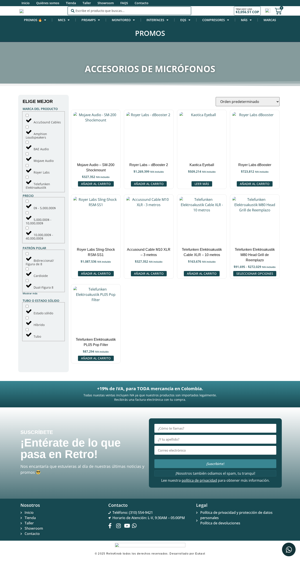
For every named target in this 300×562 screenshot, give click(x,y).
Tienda (71, 3)
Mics (61, 20)
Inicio (26, 3)
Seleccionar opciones (254, 273)
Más (244, 20)
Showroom (106, 3)
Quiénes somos (47, 3)
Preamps (88, 20)
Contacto (141, 3)
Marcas (270, 20)
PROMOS (150, 33)
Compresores (213, 20)
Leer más (202, 184)
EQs (183, 20)
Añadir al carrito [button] (96, 184)
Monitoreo (121, 20)
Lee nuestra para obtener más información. (215, 480)
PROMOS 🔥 (33, 20)
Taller (87, 3)
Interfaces (155, 20)
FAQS (124, 3)
